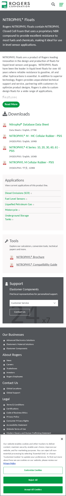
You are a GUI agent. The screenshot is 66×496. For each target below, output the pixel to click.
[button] (34, 303)
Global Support (13, 393)
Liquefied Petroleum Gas (19, 204)
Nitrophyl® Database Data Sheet (29, 124)
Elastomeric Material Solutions (20, 344)
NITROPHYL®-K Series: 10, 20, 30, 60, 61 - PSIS (34, 149)
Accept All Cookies (32, 490)
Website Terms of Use (16, 429)
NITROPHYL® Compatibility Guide (36, 264)
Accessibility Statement (17, 425)
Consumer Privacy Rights (18, 421)
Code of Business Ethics (17, 413)
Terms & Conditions (15, 405)
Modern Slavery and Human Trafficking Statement (29, 433)
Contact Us (19, 312)
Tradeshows (12, 369)
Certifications (12, 409)
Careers (10, 364)
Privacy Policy (13, 417)
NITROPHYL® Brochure (30, 257)
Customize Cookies (33, 470)
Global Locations (14, 389)
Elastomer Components (17, 348)
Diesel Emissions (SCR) (17, 193)
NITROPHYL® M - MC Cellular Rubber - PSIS (35, 136)
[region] (33, 465)
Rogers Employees (15, 377)
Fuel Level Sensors (15, 199)
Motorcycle (11, 210)
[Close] (62, 439)
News (9, 360)
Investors (11, 373)
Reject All (33, 480)
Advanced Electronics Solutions (21, 340)
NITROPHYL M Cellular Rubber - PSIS (31, 162)
